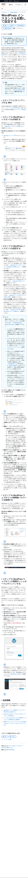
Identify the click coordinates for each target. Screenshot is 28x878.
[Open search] (25, 4)
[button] (7, 34)
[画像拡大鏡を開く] (5, 156)
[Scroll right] (22, 5)
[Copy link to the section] (2, 100)
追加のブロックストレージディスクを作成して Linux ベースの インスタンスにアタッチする (15, 723)
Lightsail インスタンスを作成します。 (15, 126)
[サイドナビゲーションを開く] (2, 8)
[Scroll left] (8, 5)
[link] (23, 12)
